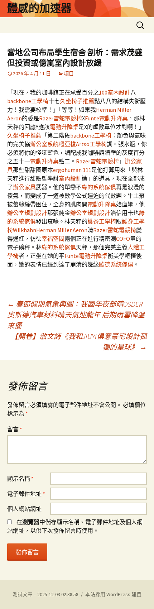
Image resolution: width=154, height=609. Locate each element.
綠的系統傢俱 (99, 187)
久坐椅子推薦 (77, 101)
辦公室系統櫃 (47, 144)
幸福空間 (53, 238)
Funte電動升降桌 (106, 118)
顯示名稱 (20, 478)
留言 (14, 429)
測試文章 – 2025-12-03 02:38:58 (45, 594)
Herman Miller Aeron (61, 230)
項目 (69, 73)
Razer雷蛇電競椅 (60, 118)
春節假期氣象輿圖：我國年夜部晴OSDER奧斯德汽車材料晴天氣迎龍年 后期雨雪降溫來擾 (76, 314)
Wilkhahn (24, 230)
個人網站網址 (24, 508)
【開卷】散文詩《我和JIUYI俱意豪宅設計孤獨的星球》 (79, 341)
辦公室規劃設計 (27, 212)
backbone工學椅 (27, 101)
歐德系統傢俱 (116, 264)
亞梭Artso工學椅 (85, 144)
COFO (123, 238)
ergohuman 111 (72, 169)
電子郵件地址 (26, 493)
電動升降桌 (64, 126)
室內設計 (70, 178)
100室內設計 (114, 92)
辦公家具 (24, 187)
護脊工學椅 (101, 221)
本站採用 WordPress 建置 (113, 594)
